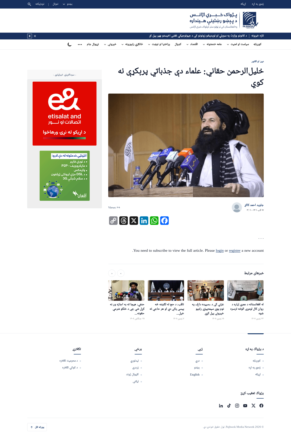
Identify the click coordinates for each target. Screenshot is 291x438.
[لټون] (29, 4)
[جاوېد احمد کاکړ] (237, 207)
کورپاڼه (257, 44)
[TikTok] (229, 405)
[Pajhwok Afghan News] (224, 20)
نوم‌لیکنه (39, 4)
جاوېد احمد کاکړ (254, 205)
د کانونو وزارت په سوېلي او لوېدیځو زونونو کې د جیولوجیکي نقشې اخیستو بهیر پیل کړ (198, 36)
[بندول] (35, 36)
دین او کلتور (258, 61)
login (220, 250)
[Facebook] (261, 405)
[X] (253, 405)
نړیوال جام (93, 44)
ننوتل (55, 4)
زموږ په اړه (258, 4)
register (235, 250)
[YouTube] (245, 405)
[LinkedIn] (221, 405)
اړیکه (243, 4)
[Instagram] (237, 405)
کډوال (178, 44)
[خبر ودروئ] (29, 36)
